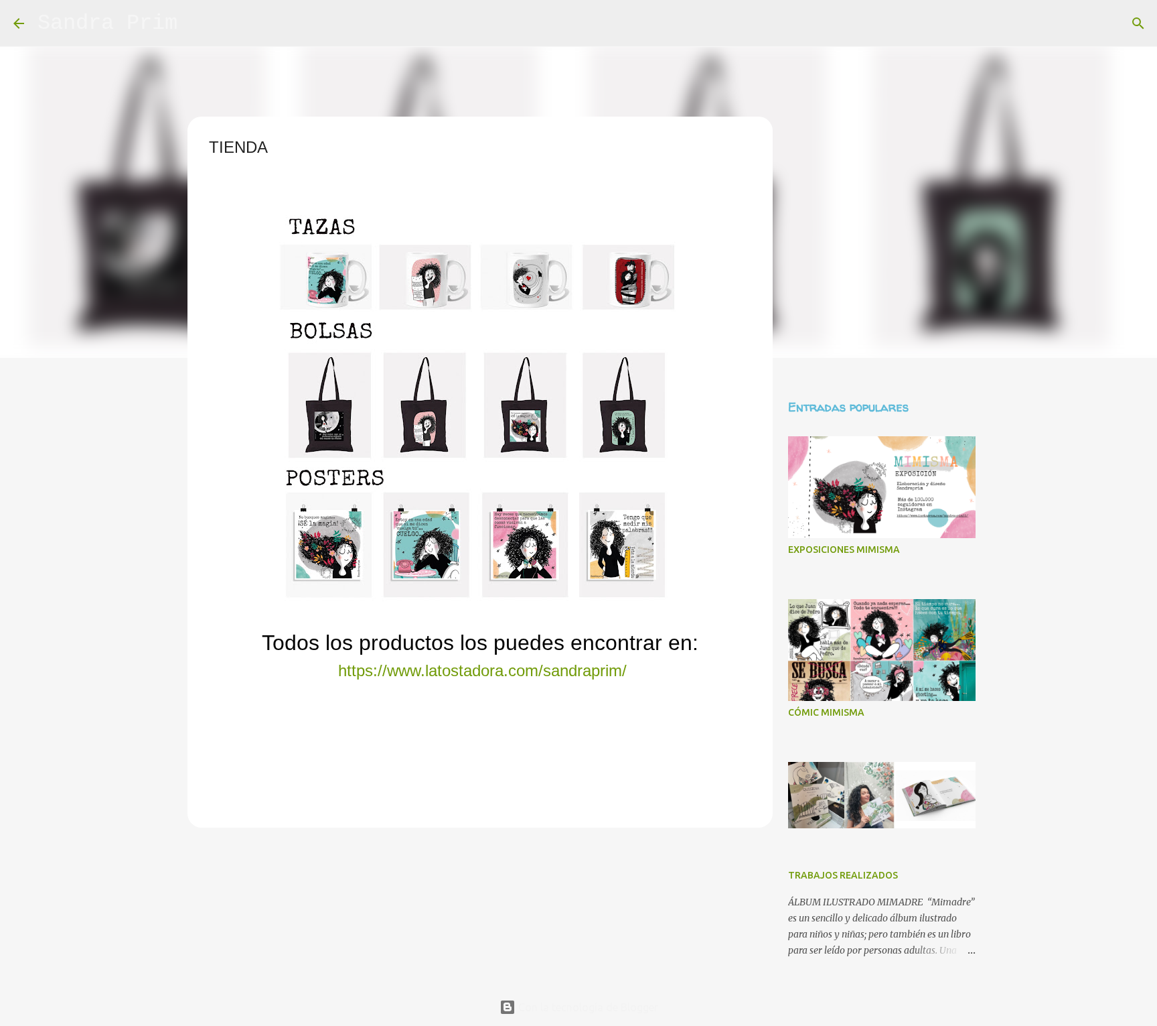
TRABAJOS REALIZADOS (843, 875)
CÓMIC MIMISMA (826, 712)
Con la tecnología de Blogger (587, 1007)
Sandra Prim (107, 23)
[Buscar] (196, 23)
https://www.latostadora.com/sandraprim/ (482, 670)
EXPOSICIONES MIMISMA (844, 549)
